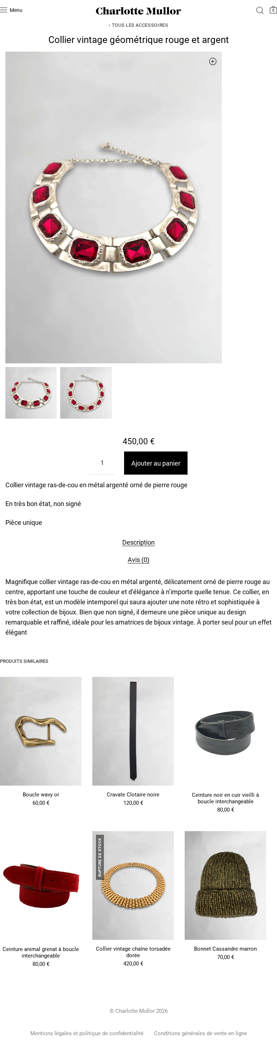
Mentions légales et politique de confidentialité (87, 1033)
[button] (212, 61)
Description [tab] (138, 542)
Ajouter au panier (155, 463)
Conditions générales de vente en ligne (200, 1033)
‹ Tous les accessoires (138, 25)
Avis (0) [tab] (138, 559)
